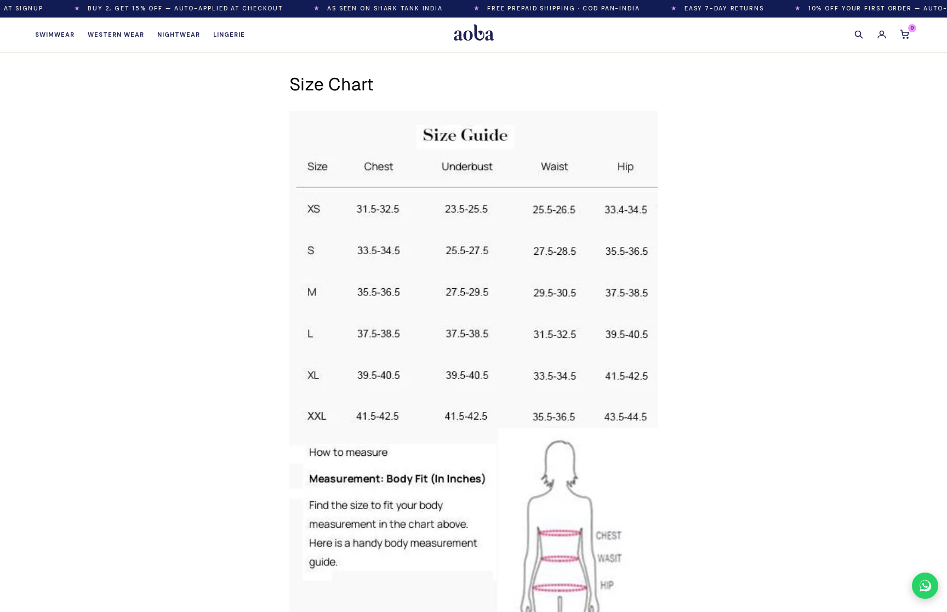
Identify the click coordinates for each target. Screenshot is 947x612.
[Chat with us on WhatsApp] (925, 586)
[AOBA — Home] (473, 34)
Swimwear (55, 34)
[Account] (882, 34)
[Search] (859, 34)
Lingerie (229, 34)
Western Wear (116, 34)
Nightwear (178, 34)
